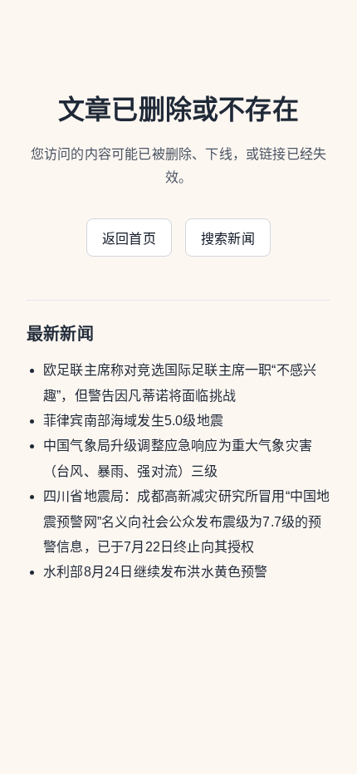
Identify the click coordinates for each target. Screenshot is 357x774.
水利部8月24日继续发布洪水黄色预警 (155, 572)
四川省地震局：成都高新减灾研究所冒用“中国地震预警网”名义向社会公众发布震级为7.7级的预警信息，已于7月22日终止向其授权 (186, 521)
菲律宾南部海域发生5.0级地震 (133, 421)
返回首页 (129, 239)
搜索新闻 (228, 239)
